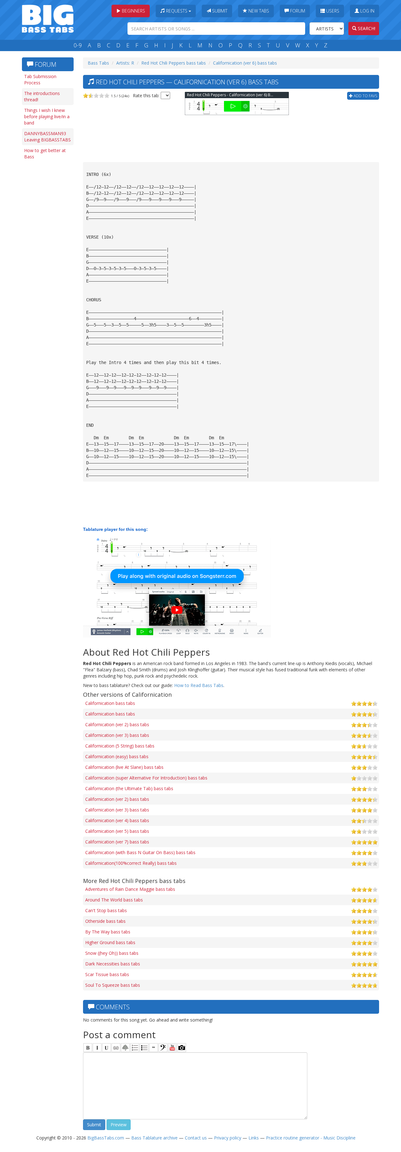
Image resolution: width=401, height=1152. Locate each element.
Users (332, 11)
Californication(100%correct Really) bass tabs (131, 863)
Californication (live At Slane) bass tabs (124, 767)
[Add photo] (181, 1047)
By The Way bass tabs (107, 932)
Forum (297, 11)
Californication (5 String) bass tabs (119, 746)
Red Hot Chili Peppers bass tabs (173, 63)
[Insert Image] (125, 1047)
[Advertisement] (47, 259)
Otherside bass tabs (105, 921)
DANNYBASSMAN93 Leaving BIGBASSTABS (47, 136)
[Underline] (106, 1047)
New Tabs (258, 11)
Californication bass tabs (110, 703)
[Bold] (87, 1047)
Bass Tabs (98, 63)
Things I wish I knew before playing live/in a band (47, 116)
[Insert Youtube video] (172, 1047)
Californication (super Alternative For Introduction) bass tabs (146, 778)
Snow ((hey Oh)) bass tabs (111, 953)
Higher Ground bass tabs (110, 942)
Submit (219, 11)
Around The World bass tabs (114, 900)
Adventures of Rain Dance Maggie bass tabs (130, 889)
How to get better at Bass (45, 153)
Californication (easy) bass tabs (116, 756)
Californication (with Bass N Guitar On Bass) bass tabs (140, 852)
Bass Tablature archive (154, 1138)
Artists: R (125, 63)
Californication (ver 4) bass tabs (117, 820)
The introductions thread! (42, 96)
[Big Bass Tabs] (48, 18)
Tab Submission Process (40, 79)
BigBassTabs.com (105, 1138)
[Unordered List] (144, 1047)
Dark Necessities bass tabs (112, 964)
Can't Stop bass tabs (106, 910)
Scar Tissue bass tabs (107, 974)
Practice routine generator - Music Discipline (311, 1138)
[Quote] (153, 1047)
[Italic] (97, 1047)
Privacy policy (227, 1138)
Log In (366, 11)
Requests (177, 11)
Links (253, 1138)
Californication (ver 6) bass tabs (245, 63)
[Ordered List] (134, 1047)
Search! (366, 28)
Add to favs (365, 95)
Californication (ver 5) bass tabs (117, 831)
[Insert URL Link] (116, 1047)
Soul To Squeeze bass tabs (112, 985)
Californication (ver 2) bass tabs (117, 724)
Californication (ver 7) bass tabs (117, 842)
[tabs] (163, 1047)
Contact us (196, 1138)
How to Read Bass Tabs (198, 685)
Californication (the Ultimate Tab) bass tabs (129, 788)
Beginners (133, 11)
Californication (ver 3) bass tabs (117, 735)
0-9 (78, 45)
